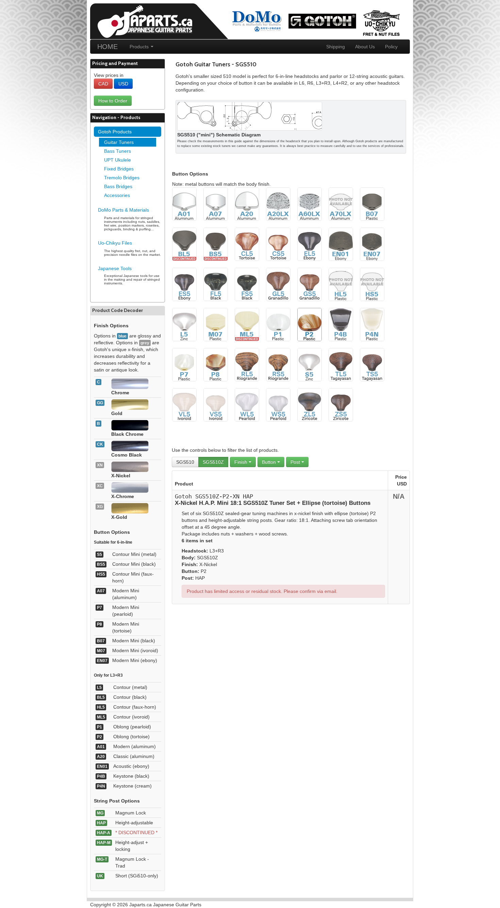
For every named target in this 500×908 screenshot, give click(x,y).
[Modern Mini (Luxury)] (341, 204)
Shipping (335, 46)
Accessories (117, 195)
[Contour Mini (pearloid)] (278, 404)
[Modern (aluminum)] (184, 204)
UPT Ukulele (117, 160)
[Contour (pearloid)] (247, 404)
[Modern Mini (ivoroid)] (215, 324)
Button (269, 462)
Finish (241, 462)
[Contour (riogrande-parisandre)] (247, 364)
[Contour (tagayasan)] (341, 364)
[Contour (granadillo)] (278, 284)
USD (123, 83)
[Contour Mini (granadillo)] (309, 284)
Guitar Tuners (119, 142)
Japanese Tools (115, 268)
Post (295, 462)
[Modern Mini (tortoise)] (215, 364)
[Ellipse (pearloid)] (278, 324)
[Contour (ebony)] (309, 244)
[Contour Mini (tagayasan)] (372, 364)
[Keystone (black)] (341, 324)
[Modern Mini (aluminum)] (215, 204)
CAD (103, 83)
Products (140, 46)
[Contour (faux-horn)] (341, 284)
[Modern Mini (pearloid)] (184, 364)
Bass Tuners (117, 151)
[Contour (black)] (184, 244)
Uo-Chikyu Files (115, 243)
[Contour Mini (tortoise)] (278, 244)
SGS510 (185, 462)
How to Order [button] (112, 100)
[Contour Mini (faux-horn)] (372, 284)
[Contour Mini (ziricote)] (341, 404)
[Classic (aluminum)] (247, 204)
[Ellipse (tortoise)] (309, 324)
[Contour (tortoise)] (247, 244)
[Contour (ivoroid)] (247, 324)
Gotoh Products (115, 131)
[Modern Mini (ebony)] (372, 244)
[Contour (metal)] (184, 324)
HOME (107, 46)
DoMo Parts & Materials (123, 210)
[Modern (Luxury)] (309, 204)
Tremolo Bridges (121, 177)
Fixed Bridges (119, 168)
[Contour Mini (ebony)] (184, 284)
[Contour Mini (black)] (215, 244)
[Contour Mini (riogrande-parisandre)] (278, 364)
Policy (391, 46)
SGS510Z (213, 462)
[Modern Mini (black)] (372, 204)
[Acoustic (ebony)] (341, 244)
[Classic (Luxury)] (278, 204)
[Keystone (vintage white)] (372, 324)
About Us (365, 46)
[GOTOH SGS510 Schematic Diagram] (249, 115)
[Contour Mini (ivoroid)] (215, 404)
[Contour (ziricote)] (309, 404)
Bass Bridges (118, 186)
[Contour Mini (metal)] (309, 364)
